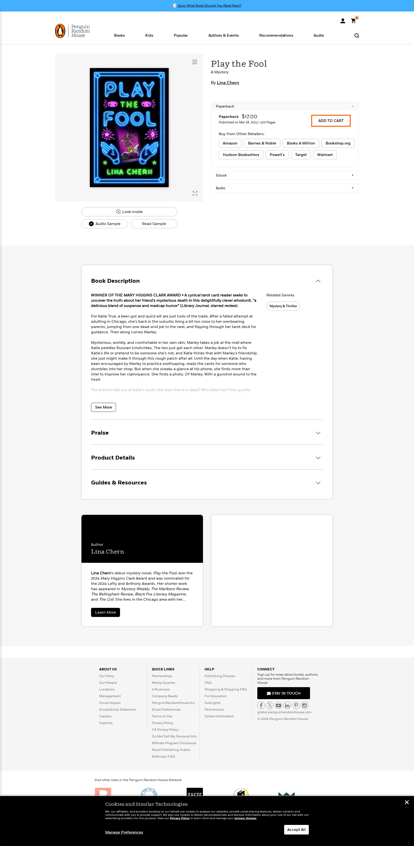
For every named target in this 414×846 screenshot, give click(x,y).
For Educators (216, 696)
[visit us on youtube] (278, 705)
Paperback (285, 106)
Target (301, 154)
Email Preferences (166, 709)
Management (110, 696)
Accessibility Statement (117, 709)
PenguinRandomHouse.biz (173, 703)
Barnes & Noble (262, 143)
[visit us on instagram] (304, 705)
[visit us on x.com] (269, 705)
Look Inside (132, 211)
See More (103, 407)
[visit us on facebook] (261, 705)
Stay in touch (286, 693)
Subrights (212, 703)
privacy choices (245, 818)
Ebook (285, 175)
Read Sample (154, 223)
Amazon (230, 143)
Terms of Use (162, 716)
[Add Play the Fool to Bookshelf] (194, 62)
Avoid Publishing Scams (171, 750)
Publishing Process (220, 676)
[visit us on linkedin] (287, 705)
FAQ (208, 682)
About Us (108, 669)
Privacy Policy (162, 723)
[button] (119, 35)
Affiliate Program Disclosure (174, 743)
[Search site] (357, 35)
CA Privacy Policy (165, 729)
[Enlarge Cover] (195, 193)
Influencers (161, 689)
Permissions (214, 709)
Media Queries (163, 682)
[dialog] (207, 821)
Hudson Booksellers (241, 154)
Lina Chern (228, 83)
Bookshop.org (338, 143)
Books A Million (301, 143)
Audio (285, 188)
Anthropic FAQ (163, 756)
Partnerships (162, 676)
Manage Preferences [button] (124, 832)
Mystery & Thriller (283, 306)
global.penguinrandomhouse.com (284, 712)
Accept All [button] (296, 829)
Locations (107, 689)
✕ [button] (407, 802)
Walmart (325, 154)
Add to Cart (331, 120)
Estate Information (219, 716)
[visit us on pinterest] (296, 705)
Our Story (106, 676)
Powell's (277, 154)
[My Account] (342, 19)
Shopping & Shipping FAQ (226, 689)
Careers (105, 716)
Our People (108, 682)
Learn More (107, 613)
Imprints (106, 723)
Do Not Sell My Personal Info (174, 736)
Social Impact (110, 703)
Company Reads (165, 696)
